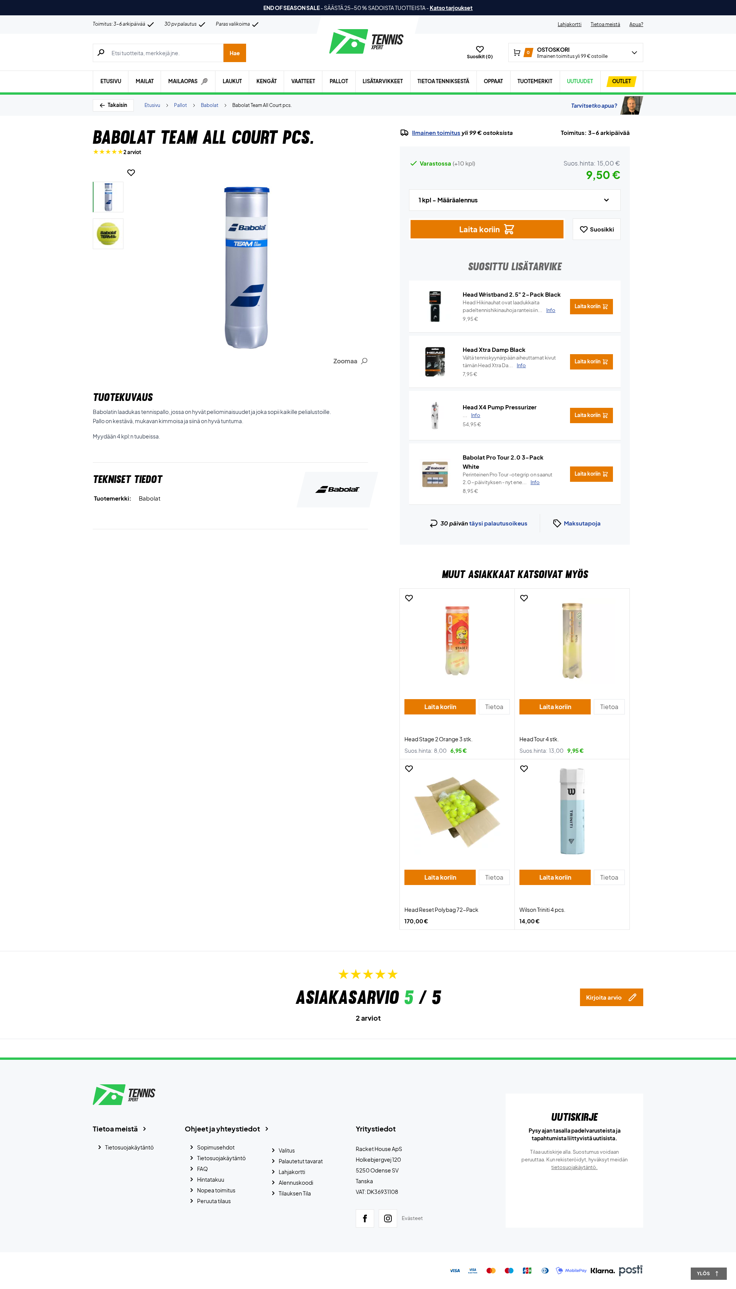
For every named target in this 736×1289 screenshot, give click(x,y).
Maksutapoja (582, 523)
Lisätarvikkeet (383, 81)
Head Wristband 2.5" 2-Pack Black (512, 294)
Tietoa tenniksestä (443, 81)
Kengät (266, 81)
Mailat (145, 81)
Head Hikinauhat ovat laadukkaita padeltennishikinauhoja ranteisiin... (509, 306)
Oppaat (493, 81)
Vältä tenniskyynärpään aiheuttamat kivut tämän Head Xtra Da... (509, 361)
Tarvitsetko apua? (594, 105)
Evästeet (412, 1218)
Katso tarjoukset (451, 7)
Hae (235, 52)
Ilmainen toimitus (436, 133)
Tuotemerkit (535, 81)
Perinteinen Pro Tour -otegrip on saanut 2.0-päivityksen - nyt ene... (507, 478)
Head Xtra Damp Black (494, 349)
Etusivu (110, 81)
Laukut (232, 81)
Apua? (636, 24)
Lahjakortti (570, 24)
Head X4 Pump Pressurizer (500, 407)
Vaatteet (303, 81)
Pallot (339, 81)
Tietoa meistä (605, 24)
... (471, 415)
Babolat (210, 105)
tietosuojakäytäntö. (574, 1167)
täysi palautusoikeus (498, 523)
